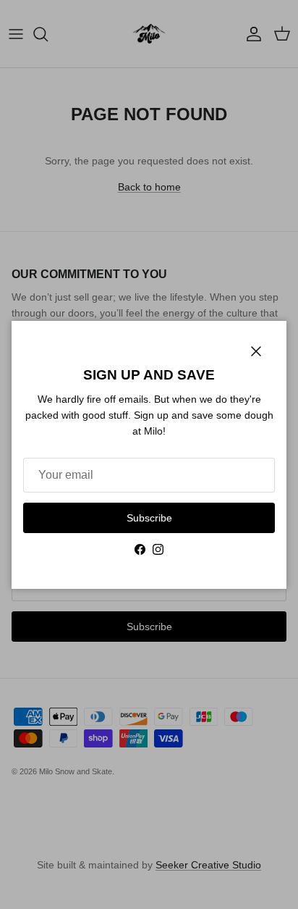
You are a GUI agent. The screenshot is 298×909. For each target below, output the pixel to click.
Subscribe (149, 518)
